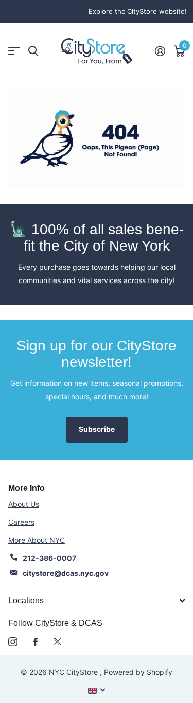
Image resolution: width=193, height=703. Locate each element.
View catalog (14, 51)
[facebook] (35, 642)
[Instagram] (12, 641)
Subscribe (97, 429)
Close (96, 600)
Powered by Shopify (138, 671)
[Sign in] (159, 51)
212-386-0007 (49, 558)
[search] (33, 51)
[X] (57, 641)
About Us (23, 504)
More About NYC (36, 540)
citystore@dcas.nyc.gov (66, 573)
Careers (21, 522)
